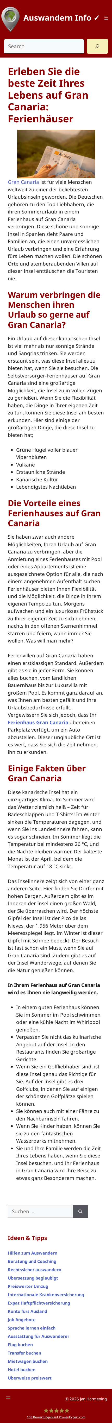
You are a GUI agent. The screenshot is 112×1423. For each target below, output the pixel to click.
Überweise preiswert (30, 1378)
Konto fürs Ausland (27, 1311)
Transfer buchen (24, 1353)
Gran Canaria (23, 182)
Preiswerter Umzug (28, 1286)
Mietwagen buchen (28, 1361)
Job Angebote (22, 1320)
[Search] (97, 46)
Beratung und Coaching (32, 1261)
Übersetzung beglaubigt (33, 1278)
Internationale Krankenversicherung (46, 1295)
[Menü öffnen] (106, 18)
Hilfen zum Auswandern (32, 1253)
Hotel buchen (21, 1369)
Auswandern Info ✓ (61, 17)
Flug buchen (20, 1345)
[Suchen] (80, 1211)
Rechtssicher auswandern (34, 1270)
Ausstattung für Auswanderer (38, 1336)
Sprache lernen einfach (31, 1328)
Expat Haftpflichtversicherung (39, 1303)
